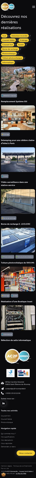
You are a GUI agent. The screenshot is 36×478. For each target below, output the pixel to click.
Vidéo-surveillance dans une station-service (14, 184)
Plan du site (5, 468)
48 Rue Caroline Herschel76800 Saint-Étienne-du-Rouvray (17, 383)
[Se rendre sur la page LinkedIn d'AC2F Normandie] (3, 403)
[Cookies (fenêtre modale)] (3, 474)
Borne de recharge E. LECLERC (15, 224)
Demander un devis (8, 447)
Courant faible (6, 419)
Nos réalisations (7, 440)
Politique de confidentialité (22, 466)
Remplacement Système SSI (14, 101)
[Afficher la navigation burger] (33, 6)
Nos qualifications (7, 437)
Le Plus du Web (21, 473)
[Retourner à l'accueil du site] (8, 7)
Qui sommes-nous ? (8, 433)
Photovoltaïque (7, 422)
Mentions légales (6, 466)
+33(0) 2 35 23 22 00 (12, 393)
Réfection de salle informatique (16, 340)
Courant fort (5, 416)
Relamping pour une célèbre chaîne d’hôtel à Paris (17, 142)
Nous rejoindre (6, 443)
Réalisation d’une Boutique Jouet (16, 301)
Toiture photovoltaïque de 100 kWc (17, 262)
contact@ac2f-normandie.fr (15, 388)
